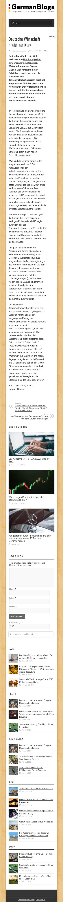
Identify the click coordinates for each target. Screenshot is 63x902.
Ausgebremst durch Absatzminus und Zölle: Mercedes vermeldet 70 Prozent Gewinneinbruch (30, 538)
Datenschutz (40, 900)
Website (13, 607)
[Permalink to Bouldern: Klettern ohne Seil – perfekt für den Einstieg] (13, 861)
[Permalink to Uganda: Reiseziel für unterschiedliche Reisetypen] (13, 807)
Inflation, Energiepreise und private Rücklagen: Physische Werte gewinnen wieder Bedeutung (36, 669)
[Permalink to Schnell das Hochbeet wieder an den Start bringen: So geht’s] (13, 763)
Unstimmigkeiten (32, 59)
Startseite (21, 900)
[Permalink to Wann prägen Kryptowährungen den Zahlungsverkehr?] (31, 494)
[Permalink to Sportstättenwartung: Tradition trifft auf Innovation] (13, 731)
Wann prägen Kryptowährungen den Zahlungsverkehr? (26, 498)
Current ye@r (15, 623)
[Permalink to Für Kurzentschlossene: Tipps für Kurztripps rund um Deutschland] (13, 840)
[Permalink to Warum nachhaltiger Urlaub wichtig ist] (13, 829)
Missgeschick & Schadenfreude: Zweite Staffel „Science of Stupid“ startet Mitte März (31, 407)
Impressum (30, 900)
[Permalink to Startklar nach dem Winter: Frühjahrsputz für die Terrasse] (13, 775)
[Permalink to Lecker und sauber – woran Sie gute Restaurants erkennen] (13, 707)
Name (12, 589)
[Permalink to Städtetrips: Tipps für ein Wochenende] (13, 796)
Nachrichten (25, 247)
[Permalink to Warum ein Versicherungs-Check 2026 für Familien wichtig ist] (13, 686)
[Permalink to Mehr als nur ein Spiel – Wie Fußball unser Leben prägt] (13, 883)
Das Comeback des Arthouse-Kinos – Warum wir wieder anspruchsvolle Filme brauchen (36, 714)
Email (11, 598)
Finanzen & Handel (19, 51)
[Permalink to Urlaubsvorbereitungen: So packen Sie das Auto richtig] (13, 818)
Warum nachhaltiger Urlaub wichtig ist (36, 822)
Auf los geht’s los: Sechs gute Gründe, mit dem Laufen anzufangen (29, 416)
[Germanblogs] (31, 10)
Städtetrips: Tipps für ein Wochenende (36, 788)
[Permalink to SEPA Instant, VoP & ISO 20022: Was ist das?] (31, 455)
